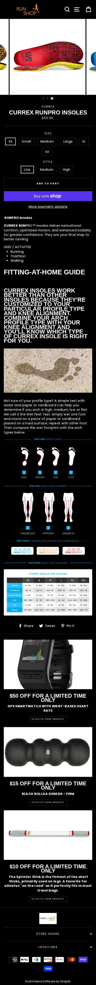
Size (48, 133)
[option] (48, 57)
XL (84, 141)
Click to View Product (48, 719)
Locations (48, 947)
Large (68, 141)
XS (10, 141)
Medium (47, 141)
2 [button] (48, 98)
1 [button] (44, 98)
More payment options (48, 206)
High (66, 169)
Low (27, 169)
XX (47, 151)
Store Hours (47, 934)
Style (48, 162)
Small (26, 141)
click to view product (48, 899)
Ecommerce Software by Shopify (48, 981)
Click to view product (48, 802)
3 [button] (52, 98)
